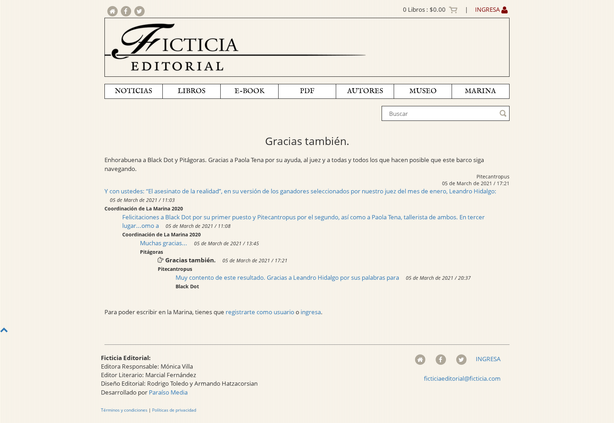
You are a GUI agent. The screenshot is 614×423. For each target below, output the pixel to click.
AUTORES (365, 91)
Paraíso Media (168, 392)
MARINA (480, 91)
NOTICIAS (133, 91)
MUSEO (423, 91)
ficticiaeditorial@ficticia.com (462, 378)
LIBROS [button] (191, 91)
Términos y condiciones (124, 410)
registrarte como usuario (260, 312)
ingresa (311, 312)
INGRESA (488, 9)
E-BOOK (249, 91)
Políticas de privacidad (174, 410)
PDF (307, 91)
